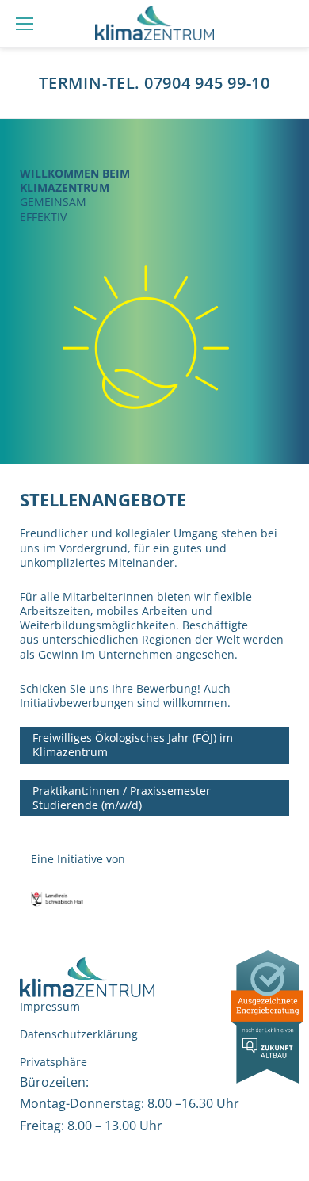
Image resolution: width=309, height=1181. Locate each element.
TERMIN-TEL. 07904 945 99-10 (154, 83)
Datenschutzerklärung (79, 1033)
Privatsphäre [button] (53, 1061)
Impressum (50, 1006)
